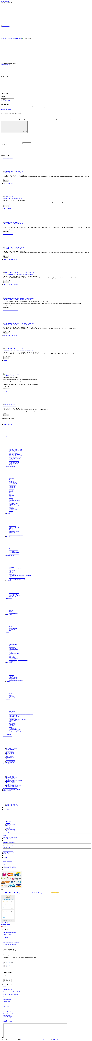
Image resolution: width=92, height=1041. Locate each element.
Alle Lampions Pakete (11, 776)
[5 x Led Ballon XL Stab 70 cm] (47, 367)
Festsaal (11, 529)
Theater (8, 681)
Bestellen (6, 180)
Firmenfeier (9, 662)
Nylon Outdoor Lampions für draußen (12, 991)
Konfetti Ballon (6, 847)
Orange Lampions (10, 754)
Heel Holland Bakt (13, 594)
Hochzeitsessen (12, 533)
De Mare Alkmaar (13, 504)
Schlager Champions (14, 593)
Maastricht (11, 508)
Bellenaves (11, 492)
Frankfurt (11, 498)
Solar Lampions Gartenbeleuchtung (17, 578)
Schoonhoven (12, 486)
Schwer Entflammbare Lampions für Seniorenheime (21, 714)
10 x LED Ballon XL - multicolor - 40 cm (12, 248)
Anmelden (3, 99)
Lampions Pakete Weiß (11, 777)
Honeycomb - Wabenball (9, 852)
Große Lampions (7, 790)
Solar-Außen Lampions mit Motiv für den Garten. (20, 575)
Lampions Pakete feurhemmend (13, 785)
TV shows (8, 580)
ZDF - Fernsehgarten (14, 596)
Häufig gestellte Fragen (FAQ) (10, 867)
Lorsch (10, 512)
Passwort (3, 96)
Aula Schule (12, 711)
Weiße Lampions (7, 734)
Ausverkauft (6, 388)
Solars (10, 576)
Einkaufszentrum (10, 437)
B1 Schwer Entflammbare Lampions (11, 789)
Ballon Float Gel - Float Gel (9, 406)
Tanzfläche (11, 675)
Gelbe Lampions (10, 757)
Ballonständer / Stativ (8, 846)
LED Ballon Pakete (10, 781)
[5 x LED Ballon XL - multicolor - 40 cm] (47, 190)
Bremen (11, 695)
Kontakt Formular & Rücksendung (11, 942)
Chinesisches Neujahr (14, 552)
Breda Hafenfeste (13, 644)
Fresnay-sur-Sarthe (13, 503)
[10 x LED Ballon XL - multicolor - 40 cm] (47, 241)
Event (7, 632)
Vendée (11, 693)
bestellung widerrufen (31, 1039)
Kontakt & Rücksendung (9, 866)
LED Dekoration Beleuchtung (10, 837)
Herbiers (11, 499)
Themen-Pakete (7, 809)
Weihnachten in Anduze (14, 500)
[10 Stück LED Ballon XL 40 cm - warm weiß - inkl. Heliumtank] (47, 266)
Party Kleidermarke (13, 677)
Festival (8, 536)
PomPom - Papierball (8, 851)
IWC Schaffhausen (13, 651)
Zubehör (5, 857)
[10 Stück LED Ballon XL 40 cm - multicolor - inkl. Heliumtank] (47, 292)
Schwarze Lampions (11, 758)
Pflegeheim (11, 712)
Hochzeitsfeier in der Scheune (16, 535)
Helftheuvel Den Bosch (14, 454)
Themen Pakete (6, 1001)
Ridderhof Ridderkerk (14, 461)
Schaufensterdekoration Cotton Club (17, 719)
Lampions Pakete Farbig (11, 779)
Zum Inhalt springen (5, 1)
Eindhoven (11, 481)
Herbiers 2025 (12, 485)
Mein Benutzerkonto (5, 64)
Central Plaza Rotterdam (14, 458)
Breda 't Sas (12, 487)
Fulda (10, 496)
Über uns (5, 864)
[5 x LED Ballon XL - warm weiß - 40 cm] (47, 165)
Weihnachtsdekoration (14, 716)
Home (4, 420)
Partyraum (11, 656)
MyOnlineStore (56, 1039)
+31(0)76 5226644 (7, 934)
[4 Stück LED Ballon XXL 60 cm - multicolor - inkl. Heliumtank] (47, 342)
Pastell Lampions (10, 762)
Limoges (11, 511)
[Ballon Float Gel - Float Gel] (47, 398)
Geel (10, 502)
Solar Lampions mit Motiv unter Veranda (18, 569)
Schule (10, 721)
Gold (10, 571)
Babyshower (9, 614)
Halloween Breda (13, 509)
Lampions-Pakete (7, 764)
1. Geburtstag (12, 630)
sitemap (21, 1039)
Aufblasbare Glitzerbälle (14, 645)
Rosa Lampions (9, 751)
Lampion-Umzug (10, 832)
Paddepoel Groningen (14, 452)
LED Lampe (6, 835)
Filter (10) (25, 131)
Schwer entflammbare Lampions (13, 830)
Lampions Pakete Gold (11, 784)
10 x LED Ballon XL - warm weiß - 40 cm (13, 223)
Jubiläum (8, 828)
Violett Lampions (10, 749)
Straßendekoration (10, 466)
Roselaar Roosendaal (14, 453)
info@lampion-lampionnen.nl (10, 932)
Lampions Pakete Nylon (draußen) (14, 780)
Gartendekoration (10, 555)
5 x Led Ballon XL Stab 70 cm (10, 375)
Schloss (11, 528)
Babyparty (8, 821)
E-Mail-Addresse (4, 93)
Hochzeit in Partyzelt (14, 527)
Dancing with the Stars (14, 595)
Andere (8, 699)
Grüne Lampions (10, 752)
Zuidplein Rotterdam (14, 462)
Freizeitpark (9, 598)
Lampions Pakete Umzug (12, 786)
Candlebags (6, 853)
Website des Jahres (13, 649)
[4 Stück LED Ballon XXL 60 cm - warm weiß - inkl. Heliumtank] (47, 317)
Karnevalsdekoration (14, 554)
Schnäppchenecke (7, 861)
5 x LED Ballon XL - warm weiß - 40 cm (12, 173)
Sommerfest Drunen (13, 658)
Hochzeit (8, 513)
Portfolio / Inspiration (8, 424)
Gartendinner (12, 570)
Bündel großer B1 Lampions (15, 457)
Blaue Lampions (10, 753)
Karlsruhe (11, 478)
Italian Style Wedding (14, 531)
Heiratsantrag (12, 532)
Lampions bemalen (13, 720)
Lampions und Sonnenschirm (15, 680)
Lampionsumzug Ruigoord (15, 729)
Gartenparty (9, 826)
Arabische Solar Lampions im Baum (17, 579)
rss (24, 1039)
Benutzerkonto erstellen (6, 109)
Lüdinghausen (12, 482)
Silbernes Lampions (10, 761)
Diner (10, 727)
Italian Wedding (12, 526)
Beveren (11, 459)
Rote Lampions (9, 756)
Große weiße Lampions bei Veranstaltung (18, 660)
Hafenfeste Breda (13, 483)
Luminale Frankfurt (13, 550)
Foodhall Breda (12, 724)
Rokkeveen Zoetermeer (14, 463)
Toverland (11, 610)
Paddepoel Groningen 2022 (15, 450)
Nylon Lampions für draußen (10, 788)
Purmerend (11, 489)
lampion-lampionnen (5, 924)
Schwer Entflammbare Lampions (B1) (12, 994)
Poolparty (11, 567)
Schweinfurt (12, 507)
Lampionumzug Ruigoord (15, 654)
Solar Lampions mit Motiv (12, 805)
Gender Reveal (12, 626)
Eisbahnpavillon (13, 648)
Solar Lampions (7, 791)
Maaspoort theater (13, 697)
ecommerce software (41, 1039)
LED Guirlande (12, 572)
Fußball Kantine (13, 725)
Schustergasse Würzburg (14, 505)
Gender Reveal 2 (13, 628)
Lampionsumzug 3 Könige (15, 731)
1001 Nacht (12, 723)
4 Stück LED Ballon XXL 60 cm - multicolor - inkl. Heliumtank (18, 350)
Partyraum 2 (12, 657)
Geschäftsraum (12, 718)
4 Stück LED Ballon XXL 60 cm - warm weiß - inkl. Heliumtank (18, 324)
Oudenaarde (12, 479)
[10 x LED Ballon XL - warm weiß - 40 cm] (47, 216)
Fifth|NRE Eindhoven (14, 678)
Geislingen (11, 464)
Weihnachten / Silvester (11, 824)
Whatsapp (5, 937)
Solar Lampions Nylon (11, 804)
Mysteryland (12, 548)
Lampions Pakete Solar (11, 782)
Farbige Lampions (7, 736)
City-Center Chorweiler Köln (15, 455)
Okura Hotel (12, 647)
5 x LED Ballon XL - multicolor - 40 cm (12, 198)
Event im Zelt (12, 661)
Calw (10, 494)
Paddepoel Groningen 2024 (15, 449)
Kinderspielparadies (13, 715)
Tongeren (11, 491)
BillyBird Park (12, 611)
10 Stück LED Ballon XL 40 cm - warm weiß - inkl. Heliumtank (18, 274)
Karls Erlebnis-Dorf (13, 613)
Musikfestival (12, 551)
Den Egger (11, 696)
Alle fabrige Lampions (11, 748)
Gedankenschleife (13, 728)
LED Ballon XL (7, 838)
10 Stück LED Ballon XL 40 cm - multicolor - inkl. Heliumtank (17, 299)
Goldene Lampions (10, 760)
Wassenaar (11, 495)
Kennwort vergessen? (5, 100)
